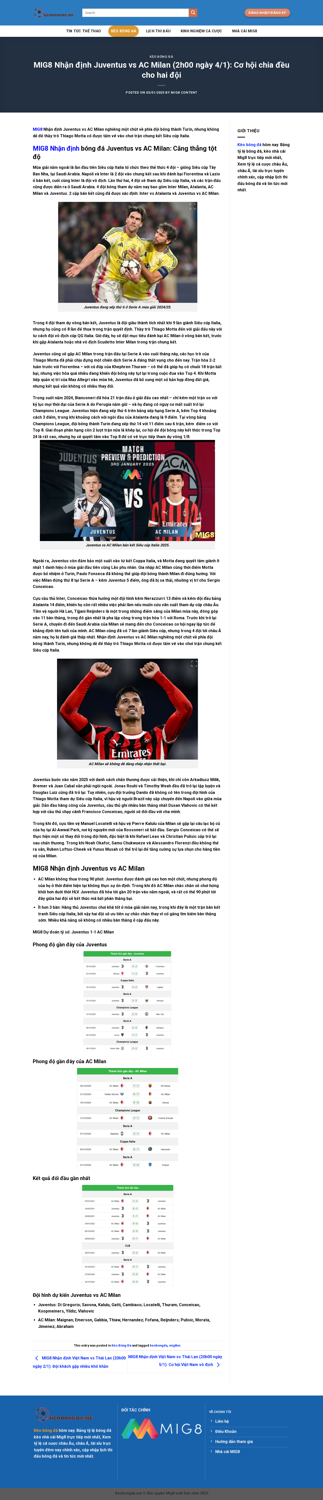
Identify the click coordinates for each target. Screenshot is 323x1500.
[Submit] (193, 13)
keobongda (158, 1345)
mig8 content (184, 92)
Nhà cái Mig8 (244, 31)
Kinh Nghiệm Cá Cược (201, 31)
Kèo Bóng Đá (123, 31)
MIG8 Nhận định (56, 148)
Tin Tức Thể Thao (83, 31)
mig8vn (174, 1345)
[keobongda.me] (54, 13)
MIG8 (37, 129)
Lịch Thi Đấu (158, 31)
